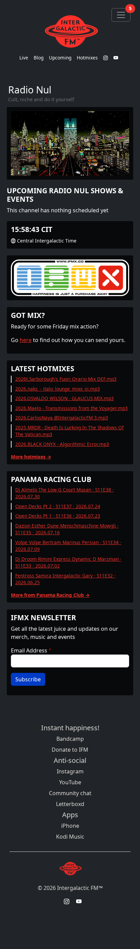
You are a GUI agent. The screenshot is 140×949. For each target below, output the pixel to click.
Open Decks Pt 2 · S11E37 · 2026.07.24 (57, 506)
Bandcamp (70, 738)
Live (23, 57)
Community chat (70, 793)
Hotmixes (87, 57)
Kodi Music (70, 836)
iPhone (70, 825)
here (26, 340)
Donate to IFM (70, 749)
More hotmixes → (31, 456)
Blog (38, 57)
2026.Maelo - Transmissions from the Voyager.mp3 (71, 408)
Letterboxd (70, 804)
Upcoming (60, 57)
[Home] (69, 31)
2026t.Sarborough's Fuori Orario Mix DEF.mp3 (66, 379)
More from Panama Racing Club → (50, 595)
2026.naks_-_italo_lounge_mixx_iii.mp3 (57, 389)
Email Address (29, 650)
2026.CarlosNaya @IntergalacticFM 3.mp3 (61, 417)
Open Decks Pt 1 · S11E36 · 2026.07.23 (57, 516)
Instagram (70, 771)
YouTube (70, 782)
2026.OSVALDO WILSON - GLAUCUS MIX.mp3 (64, 398)
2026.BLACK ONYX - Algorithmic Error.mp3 (62, 444)
